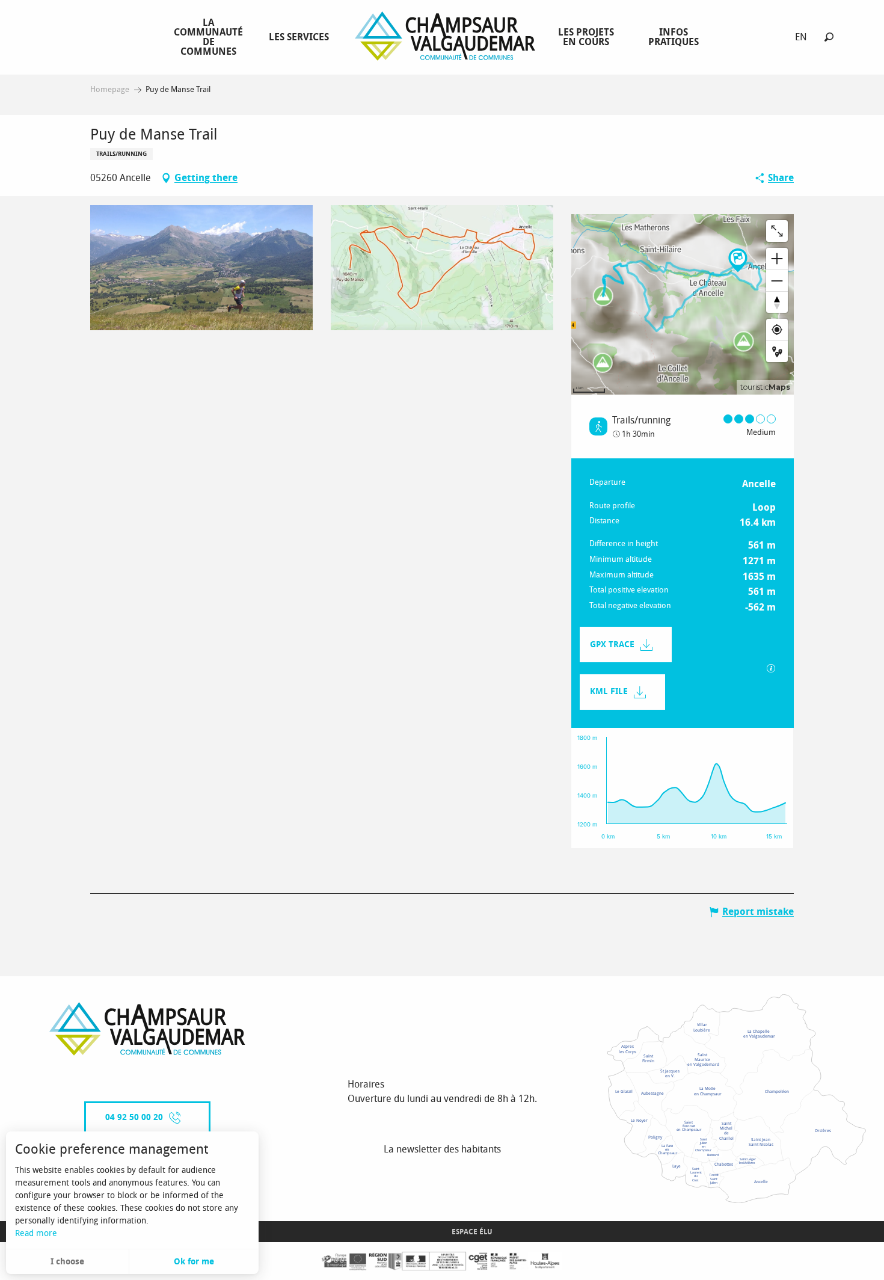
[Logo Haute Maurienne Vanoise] (147, 1029)
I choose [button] (67, 1262)
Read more (36, 1233)
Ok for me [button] (194, 1262)
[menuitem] (210, 37)
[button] (829, 37)
